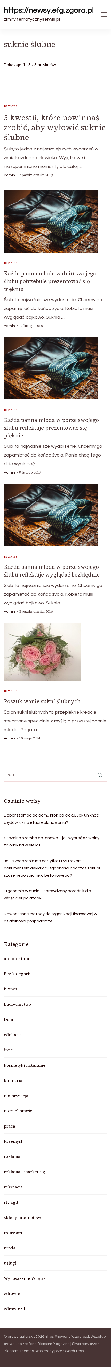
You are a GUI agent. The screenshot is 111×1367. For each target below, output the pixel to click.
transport (13, 1232)
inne (8, 1050)
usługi (10, 1263)
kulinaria (13, 1080)
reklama (12, 1156)
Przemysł (13, 1141)
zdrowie (12, 1293)
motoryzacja (16, 1095)
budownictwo (17, 1004)
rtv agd (11, 1202)
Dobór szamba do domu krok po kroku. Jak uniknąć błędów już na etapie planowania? (51, 819)
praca (9, 1126)
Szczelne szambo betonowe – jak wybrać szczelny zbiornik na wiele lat (51, 841)
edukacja (13, 1034)
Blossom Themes (19, 1351)
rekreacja (13, 1187)
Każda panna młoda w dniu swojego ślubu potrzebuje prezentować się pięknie (50, 281)
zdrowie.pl (14, 1309)
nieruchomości (19, 1111)
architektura (16, 958)
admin (9, 175)
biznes (11, 106)
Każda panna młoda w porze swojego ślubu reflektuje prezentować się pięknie (51, 427)
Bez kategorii (17, 974)
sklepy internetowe (23, 1217)
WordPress (74, 1351)
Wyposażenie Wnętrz (25, 1278)
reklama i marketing (24, 1171)
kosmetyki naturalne (24, 1065)
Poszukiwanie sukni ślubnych (42, 701)
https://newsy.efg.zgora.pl (49, 10)
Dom (8, 1019)
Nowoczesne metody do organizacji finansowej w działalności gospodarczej (50, 917)
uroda (9, 1248)
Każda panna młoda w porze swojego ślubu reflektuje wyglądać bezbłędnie (52, 570)
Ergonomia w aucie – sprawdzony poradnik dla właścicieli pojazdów (47, 894)
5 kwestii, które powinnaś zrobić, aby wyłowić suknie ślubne (55, 127)
